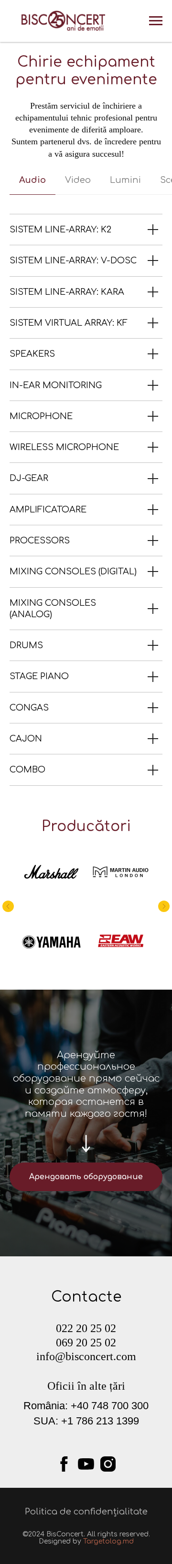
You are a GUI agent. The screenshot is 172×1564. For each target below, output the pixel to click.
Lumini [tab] (125, 180)
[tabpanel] (86, 500)
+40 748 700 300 (110, 1406)
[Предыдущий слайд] (8, 906)
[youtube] (86, 1464)
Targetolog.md (108, 1541)
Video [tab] (78, 180)
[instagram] (108, 1464)
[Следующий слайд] (164, 906)
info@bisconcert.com (86, 1356)
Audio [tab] (32, 180)
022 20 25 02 (86, 1328)
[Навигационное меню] (155, 21)
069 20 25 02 (86, 1342)
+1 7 (71, 1421)
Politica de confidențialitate (86, 1511)
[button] (86, 1177)
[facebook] (64, 1464)
